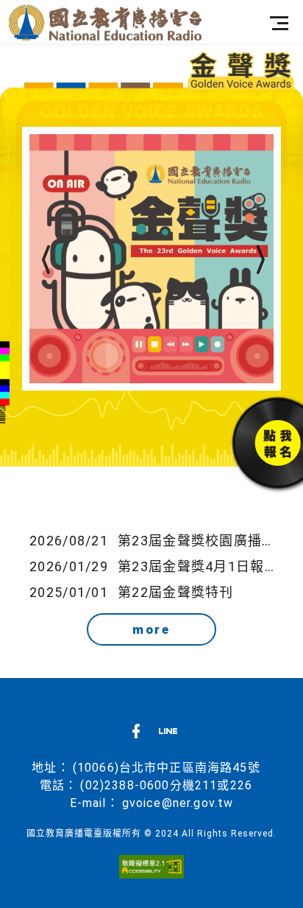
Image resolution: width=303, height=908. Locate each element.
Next (259, 260)
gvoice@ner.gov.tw (178, 803)
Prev (44, 260)
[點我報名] (256, 443)
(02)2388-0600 (124, 785)
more (151, 629)
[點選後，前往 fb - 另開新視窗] (135, 735)
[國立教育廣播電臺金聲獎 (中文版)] (105, 22)
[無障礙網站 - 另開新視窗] (151, 866)
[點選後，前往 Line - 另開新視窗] (168, 735)
